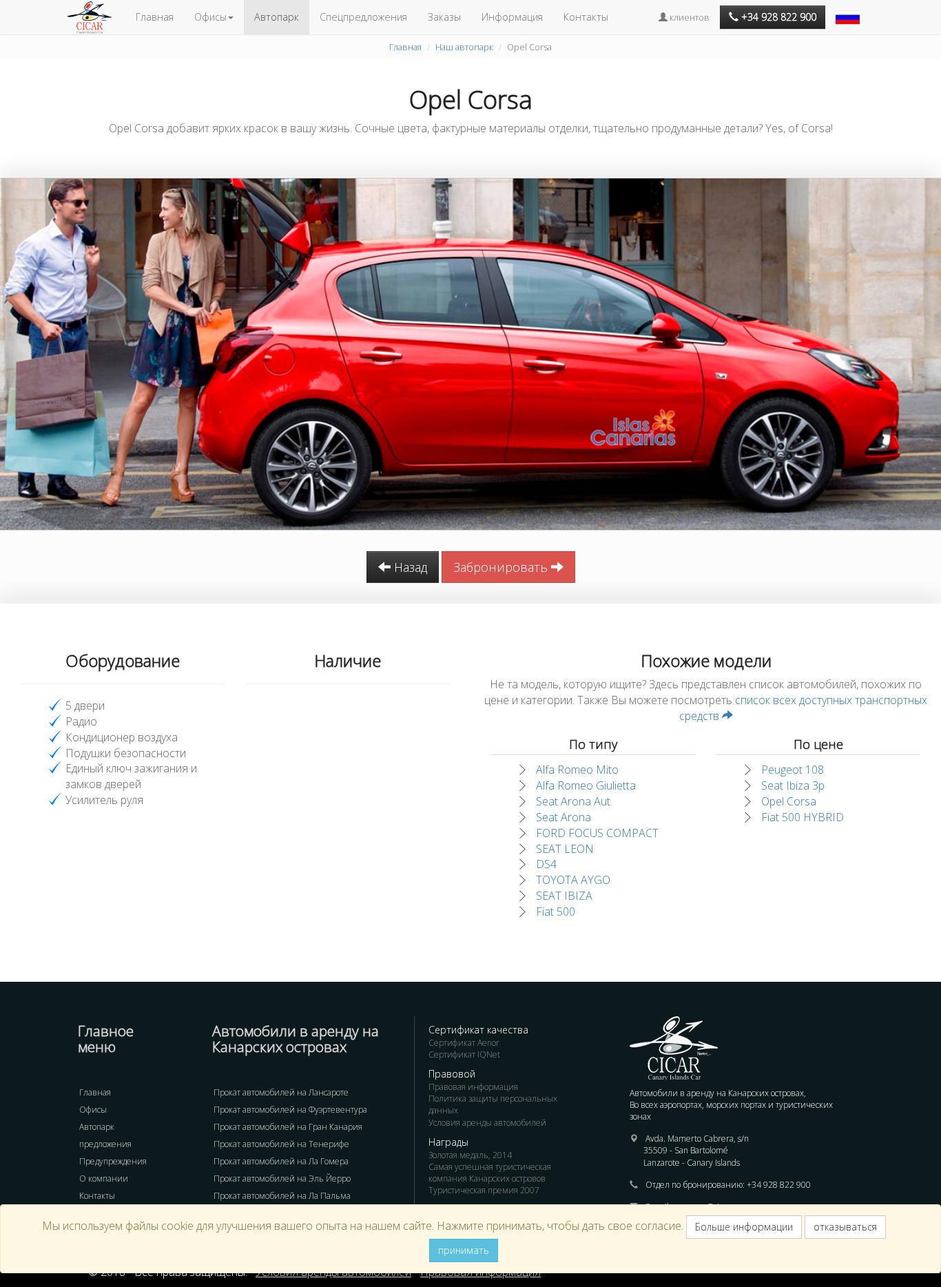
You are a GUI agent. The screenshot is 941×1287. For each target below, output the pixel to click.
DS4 (546, 864)
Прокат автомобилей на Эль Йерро (282, 1178)
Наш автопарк (464, 47)
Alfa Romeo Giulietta (586, 785)
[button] (849, 10)
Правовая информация (473, 1087)
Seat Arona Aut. (574, 801)
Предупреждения (113, 1161)
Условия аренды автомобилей (487, 1123)
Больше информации (744, 1226)
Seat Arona (563, 817)
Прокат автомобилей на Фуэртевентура (290, 1109)
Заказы (444, 16)
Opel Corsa (788, 801)
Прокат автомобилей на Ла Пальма (282, 1196)
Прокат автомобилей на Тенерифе (281, 1144)
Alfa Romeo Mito (577, 769)
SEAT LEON (565, 848)
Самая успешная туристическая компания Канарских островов (489, 1172)
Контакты (585, 16)
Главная (155, 16)
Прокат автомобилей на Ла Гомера (281, 1161)
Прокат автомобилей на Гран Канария (288, 1127)
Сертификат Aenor (463, 1043)
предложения (105, 1144)
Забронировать (502, 567)
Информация (512, 16)
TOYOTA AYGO (573, 879)
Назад (409, 567)
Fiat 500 (555, 911)
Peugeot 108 (792, 769)
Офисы (93, 1109)
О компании (103, 1178)
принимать (463, 1250)
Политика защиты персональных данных (492, 1104)
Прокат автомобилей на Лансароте (281, 1092)
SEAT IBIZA (564, 895)
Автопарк (276, 16)
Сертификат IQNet (464, 1054)
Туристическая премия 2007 (483, 1190)
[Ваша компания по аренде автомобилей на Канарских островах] (96, 17)
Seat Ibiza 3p (793, 785)
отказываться (845, 1226)
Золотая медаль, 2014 (470, 1155)
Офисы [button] (210, 16)
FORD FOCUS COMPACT (597, 833)
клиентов (689, 17)
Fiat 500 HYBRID (802, 817)
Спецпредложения (363, 16)
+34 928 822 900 (779, 1185)
